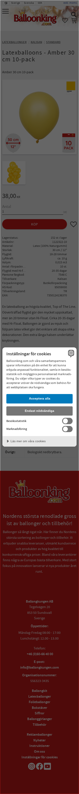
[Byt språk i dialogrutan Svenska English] (70, 353)
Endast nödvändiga (39, 411)
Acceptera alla (39, 398)
